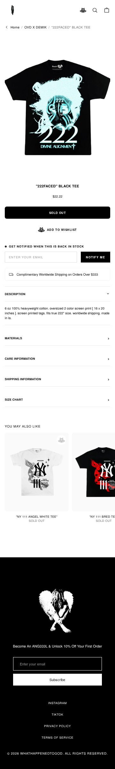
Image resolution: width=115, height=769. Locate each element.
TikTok (58, 714)
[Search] (94, 10)
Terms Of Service (57, 737)
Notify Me (95, 257)
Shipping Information (23, 379)
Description (15, 294)
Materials (13, 338)
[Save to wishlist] (61, 440)
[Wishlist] (83, 10)
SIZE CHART (14, 399)
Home (15, 27)
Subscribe (57, 679)
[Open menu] (12, 10)
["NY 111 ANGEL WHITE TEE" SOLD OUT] (37, 472)
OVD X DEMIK (35, 27)
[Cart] (106, 10)
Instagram (57, 703)
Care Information (20, 359)
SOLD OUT (57, 213)
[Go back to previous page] (7, 27)
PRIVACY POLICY (57, 726)
